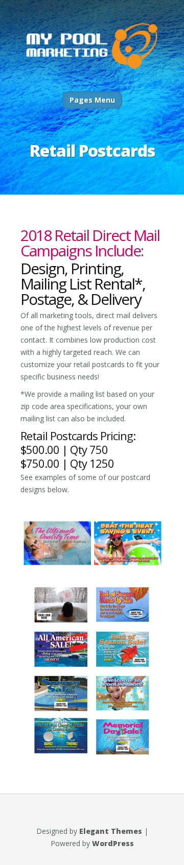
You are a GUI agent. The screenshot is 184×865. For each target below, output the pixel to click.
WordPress (113, 843)
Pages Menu (92, 100)
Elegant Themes (110, 831)
